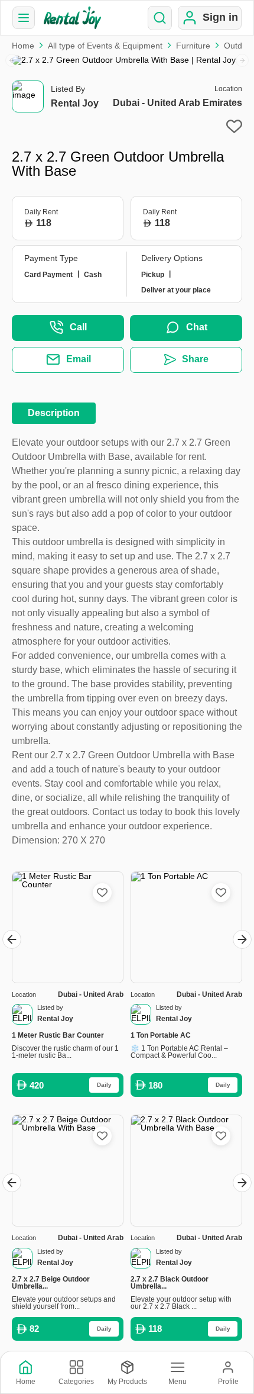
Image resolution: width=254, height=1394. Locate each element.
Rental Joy (75, 103)
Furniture (193, 45)
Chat (196, 327)
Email (78, 359)
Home (23, 45)
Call (78, 327)
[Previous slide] (11, 60)
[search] (160, 18)
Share (195, 359)
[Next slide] (242, 60)
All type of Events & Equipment (105, 45)
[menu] (23, 18)
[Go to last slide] (11, 939)
